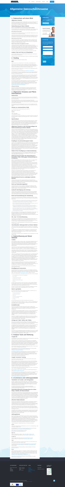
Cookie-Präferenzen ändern (22, 481)
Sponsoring (29, 471)
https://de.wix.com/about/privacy (30, 70)
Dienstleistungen (30, 469)
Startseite (29, 467)
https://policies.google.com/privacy (28, 438)
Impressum (11, 481)
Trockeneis (29, 468)
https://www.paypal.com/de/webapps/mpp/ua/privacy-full (18, 431)
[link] (34, 1)
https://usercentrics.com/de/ (23, 272)
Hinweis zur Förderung (29, 481)
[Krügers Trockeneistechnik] (15, 1)
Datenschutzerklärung (45, 58)
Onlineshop (52, 1)
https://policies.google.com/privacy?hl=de (19, 370)
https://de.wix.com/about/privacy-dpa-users (17, 73)
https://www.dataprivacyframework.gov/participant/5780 (18, 355)
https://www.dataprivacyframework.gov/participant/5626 (18, 84)
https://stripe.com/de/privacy (20, 444)
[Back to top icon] (54, 480)
